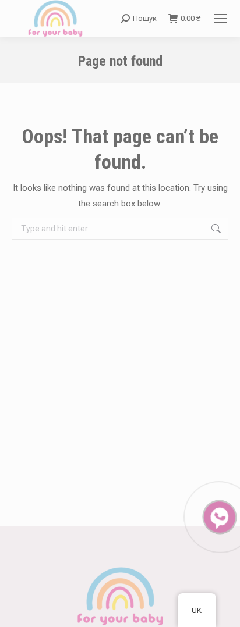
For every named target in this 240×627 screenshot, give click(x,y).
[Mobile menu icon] (220, 18)
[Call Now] (218, 515)
